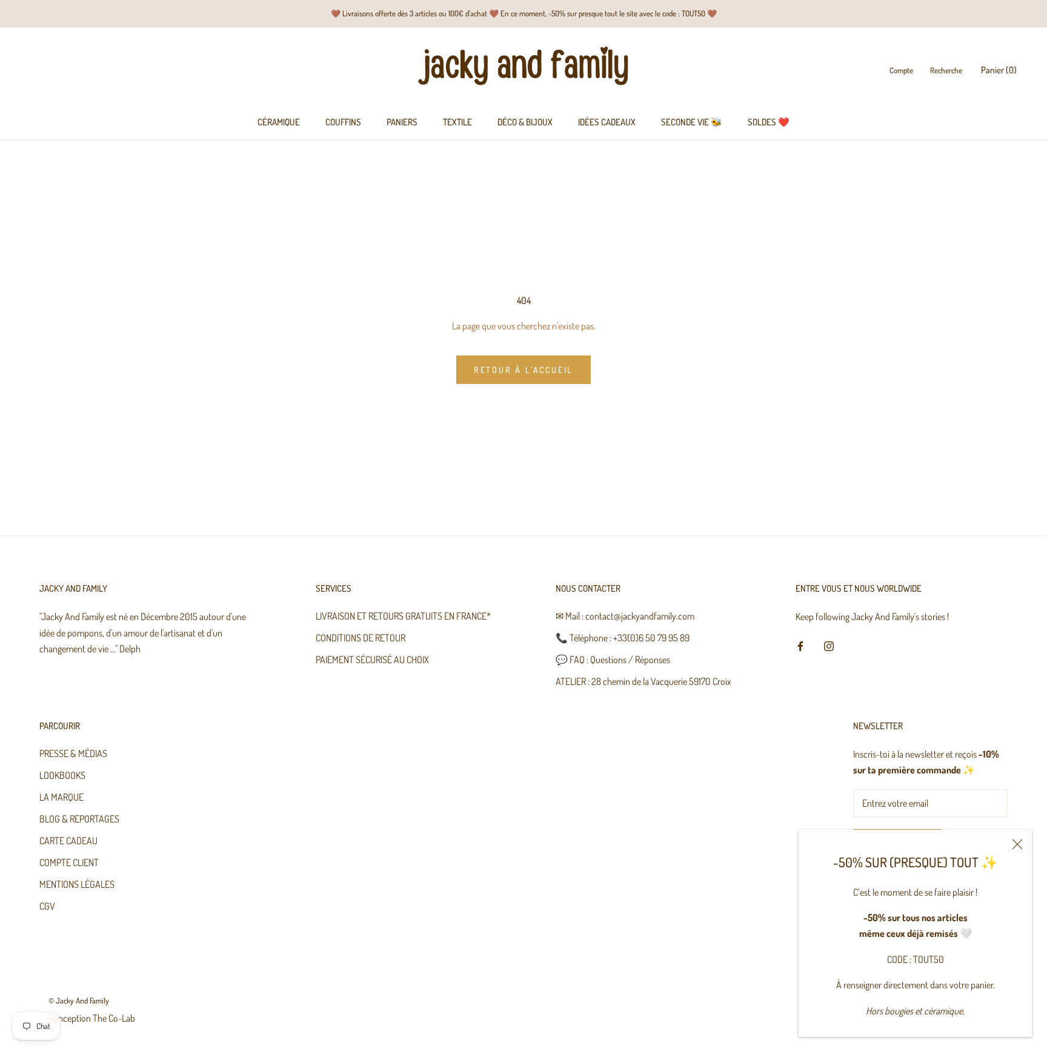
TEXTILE (457, 122)
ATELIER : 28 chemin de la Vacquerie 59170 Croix (643, 681)
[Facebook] (800, 645)
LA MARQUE (61, 797)
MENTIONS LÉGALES (77, 884)
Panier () (999, 70)
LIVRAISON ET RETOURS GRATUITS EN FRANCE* (403, 616)
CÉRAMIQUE (279, 122)
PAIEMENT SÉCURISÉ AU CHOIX (372, 659)
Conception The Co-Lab (91, 1018)
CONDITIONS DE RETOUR (360, 638)
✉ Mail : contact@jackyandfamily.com (625, 616)
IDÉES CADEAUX (607, 122)
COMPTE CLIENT (69, 862)
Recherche (946, 71)
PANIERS (402, 122)
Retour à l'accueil (523, 370)
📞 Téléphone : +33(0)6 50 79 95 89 (623, 638)
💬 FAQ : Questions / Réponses (613, 659)
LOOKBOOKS (62, 775)
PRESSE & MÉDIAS (73, 753)
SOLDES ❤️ (768, 122)
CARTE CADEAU (68, 841)
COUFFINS (343, 122)
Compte (901, 71)
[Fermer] (1017, 844)
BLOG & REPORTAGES (79, 819)
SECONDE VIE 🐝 (691, 122)
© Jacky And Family (78, 1000)
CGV (47, 906)
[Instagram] (829, 645)
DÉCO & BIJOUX (525, 122)
